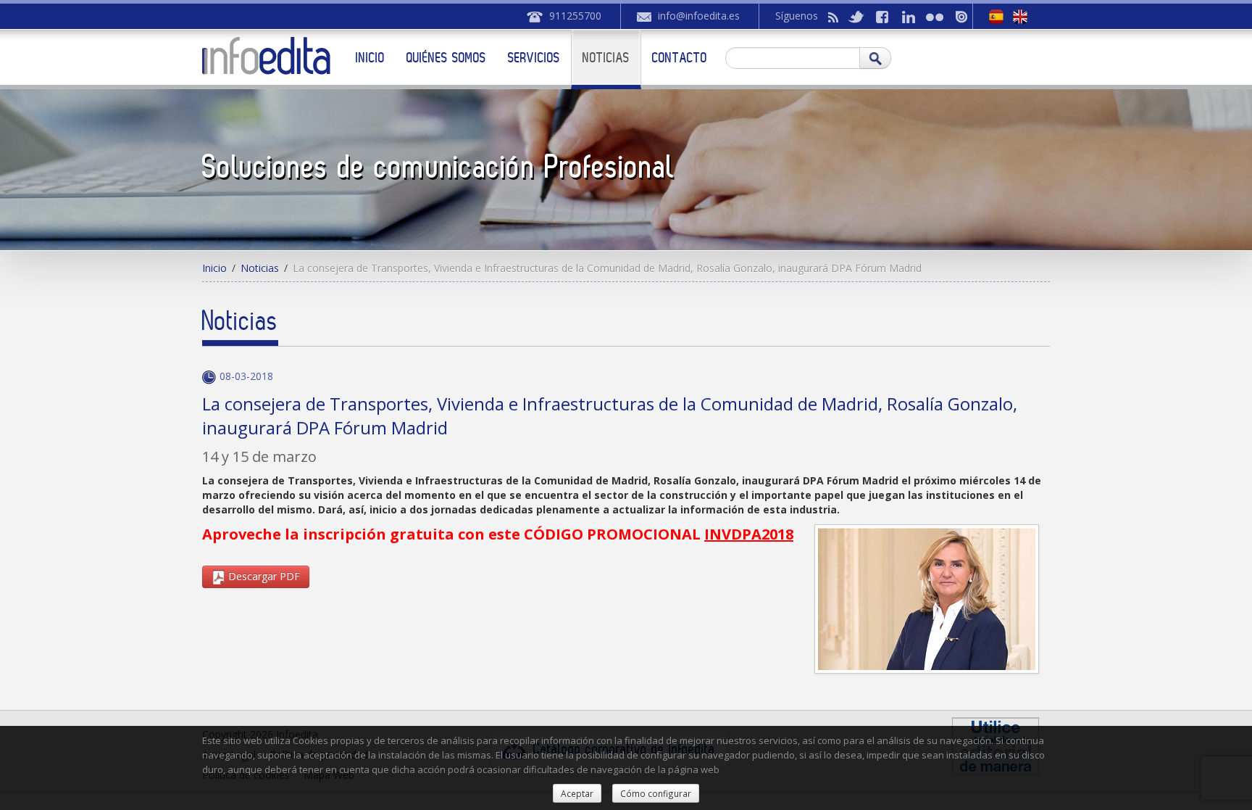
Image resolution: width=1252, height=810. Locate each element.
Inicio (370, 57)
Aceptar (577, 793)
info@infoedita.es (699, 15)
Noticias (606, 57)
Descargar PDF (262, 576)
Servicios (534, 57)
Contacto (679, 57)
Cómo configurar (655, 793)
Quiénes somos (446, 57)
